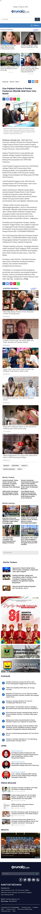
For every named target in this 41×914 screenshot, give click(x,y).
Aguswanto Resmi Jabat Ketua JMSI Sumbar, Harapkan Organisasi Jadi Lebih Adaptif (25, 569)
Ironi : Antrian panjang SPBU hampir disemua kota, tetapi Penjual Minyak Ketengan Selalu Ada (24, 775)
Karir (14, 911)
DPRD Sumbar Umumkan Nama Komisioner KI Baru (22, 805)
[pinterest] (14, 99)
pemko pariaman (9, 469)
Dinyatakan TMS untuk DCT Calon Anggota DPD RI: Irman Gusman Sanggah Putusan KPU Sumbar (29, 541)
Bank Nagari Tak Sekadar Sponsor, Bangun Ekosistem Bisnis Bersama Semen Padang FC (22, 707)
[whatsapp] (18, 99)
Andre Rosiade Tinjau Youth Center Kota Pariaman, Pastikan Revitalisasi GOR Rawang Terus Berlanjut (11, 483)
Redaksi (35, 907)
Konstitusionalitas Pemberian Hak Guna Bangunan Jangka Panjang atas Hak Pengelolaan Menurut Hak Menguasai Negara (24, 755)
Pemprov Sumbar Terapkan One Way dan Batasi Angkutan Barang (24, 788)
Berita (12, 81)
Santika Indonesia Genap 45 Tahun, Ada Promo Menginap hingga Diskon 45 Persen (21, 682)
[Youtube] (33, 880)
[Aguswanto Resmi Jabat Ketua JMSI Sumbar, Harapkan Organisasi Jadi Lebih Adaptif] (6, 569)
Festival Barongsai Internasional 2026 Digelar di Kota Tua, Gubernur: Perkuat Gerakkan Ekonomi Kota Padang (18, 851)
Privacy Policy (10, 909)
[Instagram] (11, 99)
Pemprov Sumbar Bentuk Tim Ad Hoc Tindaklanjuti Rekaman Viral (19, 701)
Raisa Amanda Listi (17, 751)
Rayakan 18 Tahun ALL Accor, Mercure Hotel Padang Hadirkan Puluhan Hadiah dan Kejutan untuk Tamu (22, 695)
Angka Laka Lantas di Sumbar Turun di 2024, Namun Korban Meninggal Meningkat (29, 520)
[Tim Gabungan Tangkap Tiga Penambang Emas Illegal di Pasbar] (11, 531)
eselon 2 (24, 465)
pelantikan (15, 465)
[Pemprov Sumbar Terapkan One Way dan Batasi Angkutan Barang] (6, 789)
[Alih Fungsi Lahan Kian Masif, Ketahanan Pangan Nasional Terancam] (6, 764)
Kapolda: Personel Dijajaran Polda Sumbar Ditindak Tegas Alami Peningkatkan (11, 520)
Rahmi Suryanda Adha (18, 762)
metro (20, 469)
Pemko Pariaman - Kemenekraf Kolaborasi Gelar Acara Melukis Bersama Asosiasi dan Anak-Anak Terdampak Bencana (29, 484)
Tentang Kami (26, 907)
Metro (17, 81)
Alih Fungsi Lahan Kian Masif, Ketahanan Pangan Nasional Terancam (25, 764)
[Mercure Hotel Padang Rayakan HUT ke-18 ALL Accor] (6, 588)
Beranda (5, 81)
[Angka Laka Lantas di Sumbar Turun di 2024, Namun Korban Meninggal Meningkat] (30, 511)
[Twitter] (33, 81)
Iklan (2, 909)
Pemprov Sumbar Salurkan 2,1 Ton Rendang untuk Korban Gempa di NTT (21, 739)
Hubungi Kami (5, 911)
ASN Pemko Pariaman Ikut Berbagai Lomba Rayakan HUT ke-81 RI (10, 492)
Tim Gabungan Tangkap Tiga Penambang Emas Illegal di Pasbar (9, 540)
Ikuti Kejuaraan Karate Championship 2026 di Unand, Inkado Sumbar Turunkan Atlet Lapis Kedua (22, 714)
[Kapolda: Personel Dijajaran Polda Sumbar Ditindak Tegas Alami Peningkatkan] (11, 511)
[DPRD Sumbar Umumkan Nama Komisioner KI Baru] (6, 806)
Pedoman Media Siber (24, 909)
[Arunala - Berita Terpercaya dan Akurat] (20, 11)
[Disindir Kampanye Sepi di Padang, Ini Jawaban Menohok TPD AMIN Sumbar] (6, 813)
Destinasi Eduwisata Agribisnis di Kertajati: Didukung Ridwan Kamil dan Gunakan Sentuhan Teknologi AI (24, 821)
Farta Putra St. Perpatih (18, 772)
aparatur (6, 465)
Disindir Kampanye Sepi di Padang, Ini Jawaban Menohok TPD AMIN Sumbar (25, 812)
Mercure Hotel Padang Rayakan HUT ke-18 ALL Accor (24, 587)
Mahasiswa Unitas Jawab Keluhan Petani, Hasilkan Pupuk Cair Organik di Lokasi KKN (21, 720)
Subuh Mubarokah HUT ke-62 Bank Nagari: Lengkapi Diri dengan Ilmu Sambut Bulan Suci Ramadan (23, 796)
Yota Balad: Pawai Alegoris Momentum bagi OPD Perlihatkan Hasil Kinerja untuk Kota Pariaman (29, 494)
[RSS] (37, 81)
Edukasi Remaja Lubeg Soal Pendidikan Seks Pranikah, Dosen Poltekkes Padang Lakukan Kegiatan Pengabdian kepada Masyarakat (24, 579)
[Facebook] (29, 81)
